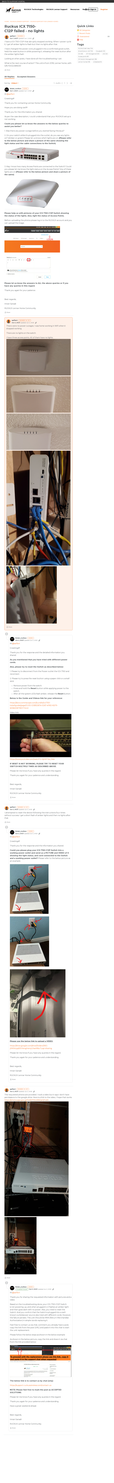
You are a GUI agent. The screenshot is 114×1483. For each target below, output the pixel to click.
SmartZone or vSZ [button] (85, 51)
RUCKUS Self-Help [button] (85, 48)
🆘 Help (80, 40)
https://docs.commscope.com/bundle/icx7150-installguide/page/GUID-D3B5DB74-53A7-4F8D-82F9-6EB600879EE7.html (34, 705)
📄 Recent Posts (83, 33)
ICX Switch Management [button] (87, 59)
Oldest (14, 83)
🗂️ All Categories (83, 30)
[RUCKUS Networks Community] (13, 9)
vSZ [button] (105, 54)
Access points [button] (83, 56)
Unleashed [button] (97, 62)
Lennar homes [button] (84, 62)
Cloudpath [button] (100, 51)
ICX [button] (80, 54)
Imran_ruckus (15, 89)
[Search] (86, 9)
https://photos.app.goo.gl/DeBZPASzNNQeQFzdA (26, 1100)
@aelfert (11, 94)
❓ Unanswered (93, 37)
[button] (38, 357)
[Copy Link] (33, 38)
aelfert (13, 36)
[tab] (9, 77)
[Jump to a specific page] (71, 83)
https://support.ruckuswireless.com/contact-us (30, 1385)
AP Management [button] (92, 54)
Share (7, 70)
